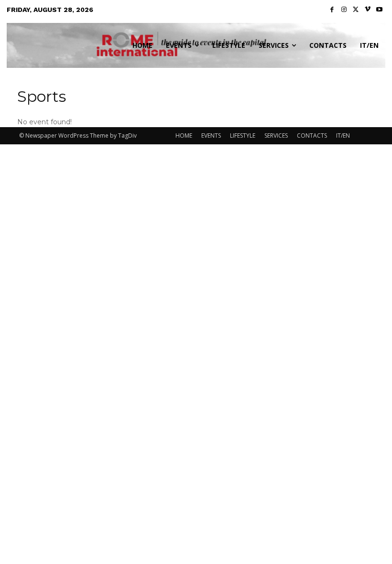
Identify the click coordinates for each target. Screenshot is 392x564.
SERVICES (276, 135)
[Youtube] (379, 10)
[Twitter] (356, 10)
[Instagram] (344, 10)
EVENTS (211, 135)
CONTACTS (312, 135)
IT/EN (343, 135)
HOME (183, 135)
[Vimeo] (368, 10)
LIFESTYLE (242, 135)
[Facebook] (332, 10)
